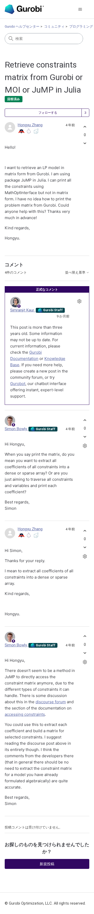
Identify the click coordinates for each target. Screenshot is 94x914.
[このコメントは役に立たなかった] (84, 436)
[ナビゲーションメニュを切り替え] (80, 9)
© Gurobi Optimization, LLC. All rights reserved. (45, 903)
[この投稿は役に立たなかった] (84, 143)
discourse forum (51, 701)
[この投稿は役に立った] (84, 126)
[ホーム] (24, 9)
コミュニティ (54, 26)
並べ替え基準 (75, 272)
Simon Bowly (16, 428)
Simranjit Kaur (22, 310)
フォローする (47, 113)
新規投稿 (47, 864)
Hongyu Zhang (30, 125)
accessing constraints (25, 714)
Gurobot (17, 383)
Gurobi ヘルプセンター (22, 26)
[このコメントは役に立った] (84, 420)
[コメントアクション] (79, 301)
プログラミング (81, 26)
